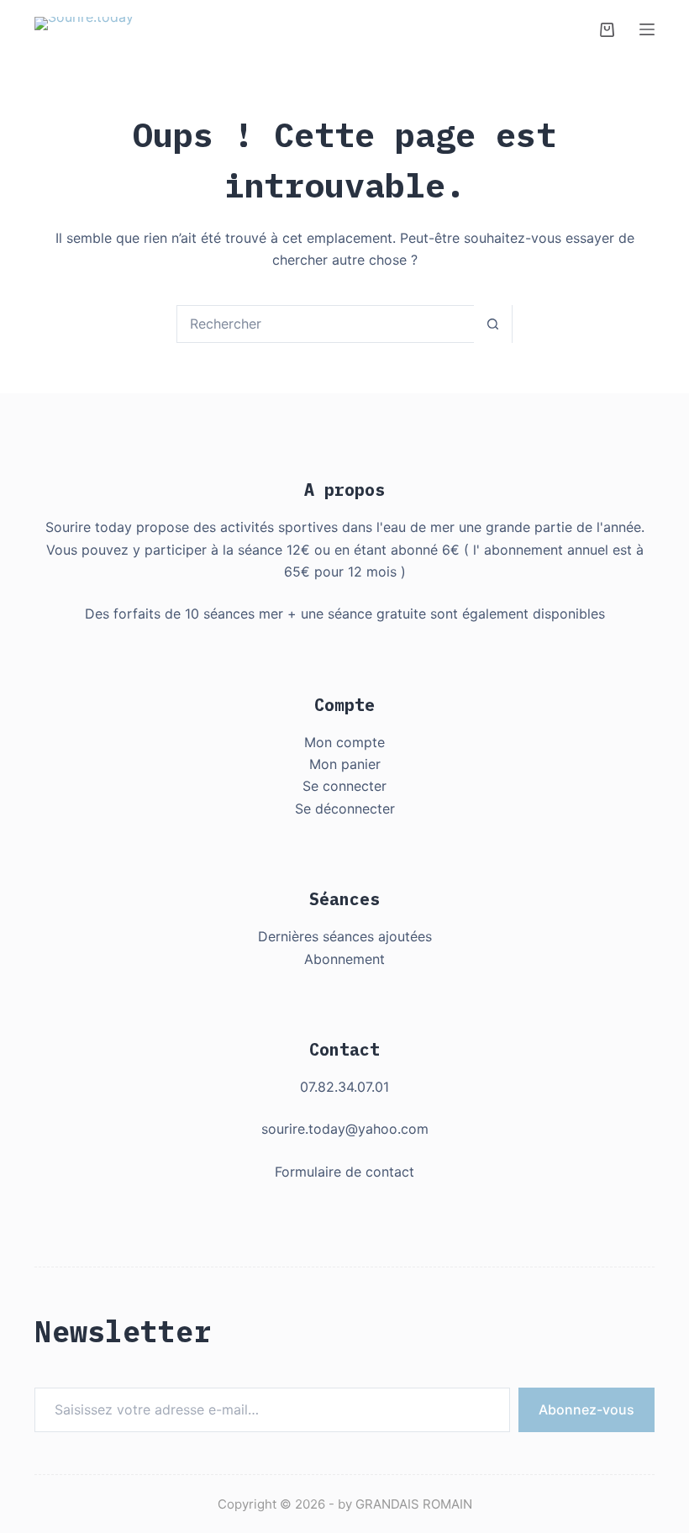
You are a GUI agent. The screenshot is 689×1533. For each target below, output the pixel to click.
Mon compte (344, 742)
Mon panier (345, 764)
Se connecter (344, 785)
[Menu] (647, 29)
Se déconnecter (345, 808)
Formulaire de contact (344, 1171)
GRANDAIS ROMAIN (413, 1504)
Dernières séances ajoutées (345, 936)
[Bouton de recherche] (493, 324)
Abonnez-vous (586, 1409)
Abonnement (344, 959)
